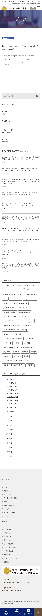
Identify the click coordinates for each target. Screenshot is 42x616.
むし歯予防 (29, 338)
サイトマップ (8, 516)
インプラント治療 (10, 547)
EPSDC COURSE (9, 512)
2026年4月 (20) (12, 397)
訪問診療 (7, 562)
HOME (18, 31)
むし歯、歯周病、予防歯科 (12, 338)
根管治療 (6, 352)
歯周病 (33, 352)
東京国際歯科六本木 (28, 347)
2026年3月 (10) (12, 400)
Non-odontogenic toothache (18, 303)
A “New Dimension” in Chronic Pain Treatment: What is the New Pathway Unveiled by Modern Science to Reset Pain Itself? (20, 181)
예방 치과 (30, 365)
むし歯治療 (7, 529)
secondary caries (22, 321)
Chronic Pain (7, 290)
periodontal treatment (17, 62)
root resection (26, 62)
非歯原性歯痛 (8, 361)
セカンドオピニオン (10, 558)
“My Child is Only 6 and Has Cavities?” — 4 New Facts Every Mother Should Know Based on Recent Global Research (21, 252)
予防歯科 (17, 343)
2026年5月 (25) (12, 393)
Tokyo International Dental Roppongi (15, 330)
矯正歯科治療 (8, 544)
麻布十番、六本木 (22, 361)
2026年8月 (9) (12, 383)
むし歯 (18, 334)
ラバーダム (7, 343)
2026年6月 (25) (12, 390)
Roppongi (23, 316)
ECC (27, 290)
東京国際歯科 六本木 (10, 347)
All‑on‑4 (6, 285)
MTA (5, 303)
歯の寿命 (16, 352)
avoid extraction (14, 59)
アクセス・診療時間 (10, 498)
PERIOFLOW (23, 308)
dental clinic (19, 290)
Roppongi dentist (8, 321)
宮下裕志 (27, 343)
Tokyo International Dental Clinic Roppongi (17, 325)
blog (7, 38)
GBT (21, 294)
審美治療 (7, 540)
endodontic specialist (10, 294)
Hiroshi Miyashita (31, 294)
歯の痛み (25, 352)
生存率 (26, 356)
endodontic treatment (23, 59)
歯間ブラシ (7, 356)
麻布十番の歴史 (9, 505)
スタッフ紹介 (8, 494)
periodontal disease (9, 308)
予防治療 (7, 554)
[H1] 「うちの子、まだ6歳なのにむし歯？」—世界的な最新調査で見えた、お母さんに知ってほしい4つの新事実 (20, 266)
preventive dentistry (9, 312)
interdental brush (15, 299)
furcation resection (32, 59)
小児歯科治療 (8, 551)
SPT (32, 321)
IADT (5, 299)
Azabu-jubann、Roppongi (20, 285)
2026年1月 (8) (12, 407)
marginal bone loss (30, 299)
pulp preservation (24, 312)
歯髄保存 (17, 356)
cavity (33, 285)
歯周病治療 (7, 536)
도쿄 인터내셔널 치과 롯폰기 (13, 365)
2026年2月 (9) (12, 404)
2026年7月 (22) (12, 386)
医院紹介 (7, 491)
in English (7, 509)
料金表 (6, 501)
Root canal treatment (10, 316)
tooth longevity (8, 334)
